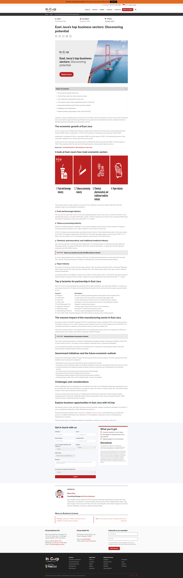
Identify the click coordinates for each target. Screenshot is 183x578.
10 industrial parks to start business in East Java (77, 147)
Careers (91, 566)
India (123, 561)
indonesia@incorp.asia (57, 544)
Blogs (51, 14)
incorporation (81, 413)
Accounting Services (74, 564)
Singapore (106, 559)
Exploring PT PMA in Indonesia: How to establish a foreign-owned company (71, 520)
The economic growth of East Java (68, 93)
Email (77, 431)
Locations (91, 561)
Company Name (80, 438)
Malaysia (106, 566)
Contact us (92, 568)
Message (57, 459)
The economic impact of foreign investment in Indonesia (113, 520)
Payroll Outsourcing (74, 561)
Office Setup (58, 453)
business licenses (97, 413)
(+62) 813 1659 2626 (60, 542)
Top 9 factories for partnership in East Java (70, 99)
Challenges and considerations (67, 108)
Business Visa (72, 566)
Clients (91, 564)
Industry (78, 444)
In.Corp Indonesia (57, 575)
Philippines (124, 559)
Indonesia (124, 566)
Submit (75, 476)
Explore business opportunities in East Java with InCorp (74, 111)
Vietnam (124, 564)
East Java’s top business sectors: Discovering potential (67, 14)
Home (46, 14)
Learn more (113, 1)
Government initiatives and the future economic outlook (74, 105)
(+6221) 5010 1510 (55, 541)
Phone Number (58, 438)
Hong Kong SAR (108, 568)
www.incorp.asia (91, 541)
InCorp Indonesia (52, 9)
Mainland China (108, 561)
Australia (106, 564)
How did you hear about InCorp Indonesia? (65, 469)
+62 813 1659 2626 (115, 5)
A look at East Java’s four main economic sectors (72, 96)
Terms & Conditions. (81, 575)
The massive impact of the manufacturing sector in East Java (76, 102)
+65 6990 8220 (85, 539)
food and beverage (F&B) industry (68, 215)
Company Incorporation (75, 559)
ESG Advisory (72, 568)
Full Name (57, 431)
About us (91, 559)
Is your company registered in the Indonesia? (63, 445)
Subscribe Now (114, 548)
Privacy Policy (120, 542)
